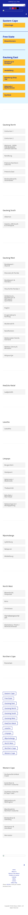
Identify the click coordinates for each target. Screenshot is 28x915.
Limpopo (8, 733)
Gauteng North (10, 708)
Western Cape (10, 753)
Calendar (14, 877)
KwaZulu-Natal (10, 723)
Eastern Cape (10, 693)
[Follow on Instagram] (13, 8)
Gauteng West (10, 718)
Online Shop (14, 882)
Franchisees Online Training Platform (11, 890)
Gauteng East (10, 703)
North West (9, 743)
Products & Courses (14, 875)
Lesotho (8, 728)
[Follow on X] (18, 8)
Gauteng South (10, 713)
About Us (14, 871)
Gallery (14, 879)
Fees (18, 1)
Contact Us (12, 1)
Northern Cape (10, 748)
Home (14, 869)
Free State (8, 698)
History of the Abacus (14, 873)
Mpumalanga (10, 738)
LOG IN (8, 884)
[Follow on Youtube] (15, 8)
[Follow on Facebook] (10, 8)
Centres (14, 881)
